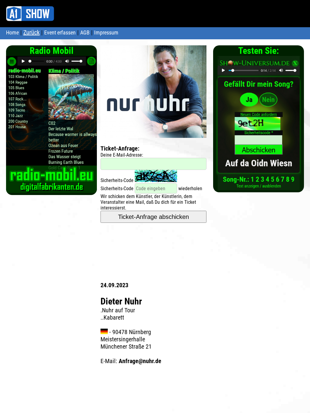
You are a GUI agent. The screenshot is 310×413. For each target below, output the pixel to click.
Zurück (31, 32)
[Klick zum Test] (259, 187)
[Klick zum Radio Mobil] (51, 189)
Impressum (106, 32)
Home (12, 32)
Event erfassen (60, 32)
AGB (85, 32)
